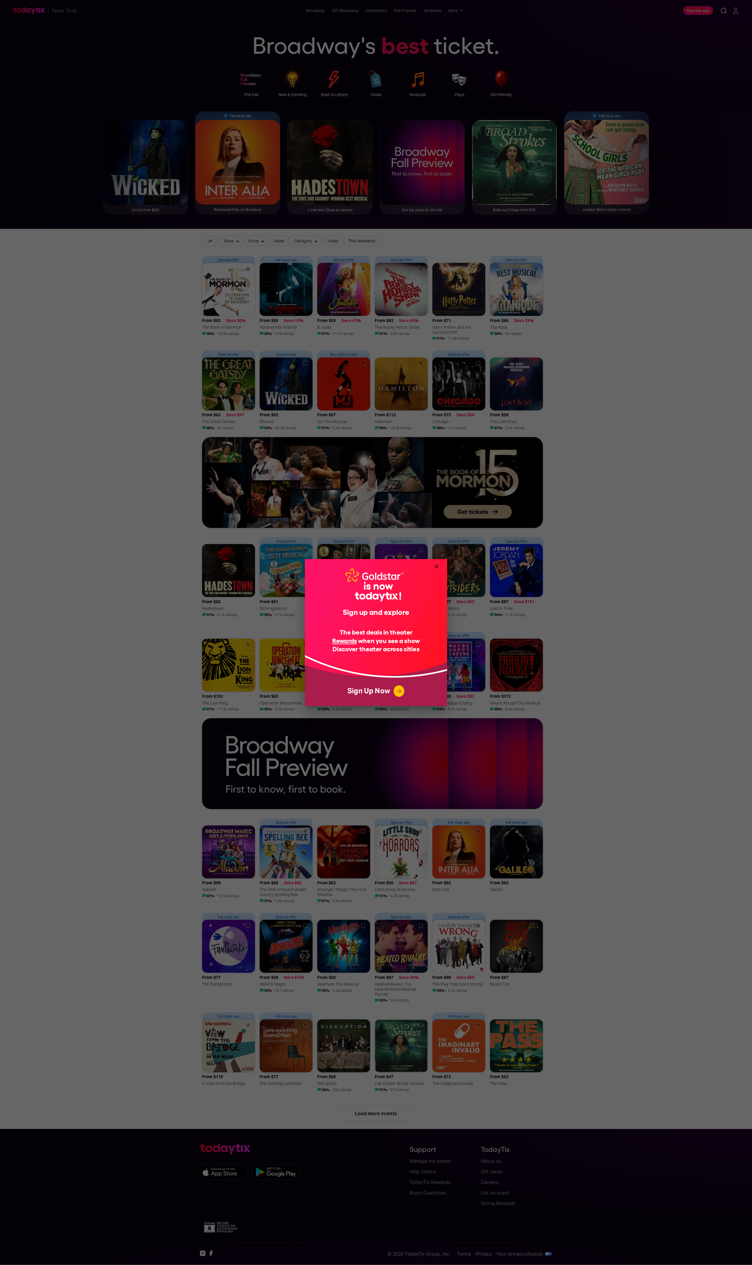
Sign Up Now (369, 690)
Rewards (344, 640)
